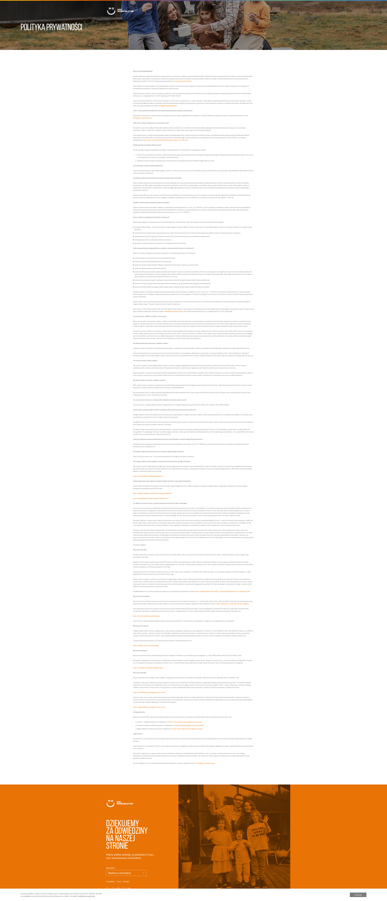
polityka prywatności (87, 896)
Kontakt (126, 881)
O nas (119, 881)
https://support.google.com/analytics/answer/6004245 (152, 493)
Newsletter (110, 868)
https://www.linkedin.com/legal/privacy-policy (149, 692)
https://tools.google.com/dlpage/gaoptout (148, 476)
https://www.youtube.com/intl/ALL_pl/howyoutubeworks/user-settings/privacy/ (223, 591)
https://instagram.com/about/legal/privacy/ (148, 668)
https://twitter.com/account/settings (146, 645)
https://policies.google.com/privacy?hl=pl (189, 725)
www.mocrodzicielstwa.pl (182, 81)
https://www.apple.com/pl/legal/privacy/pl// (188, 729)
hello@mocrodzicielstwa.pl (168, 106)
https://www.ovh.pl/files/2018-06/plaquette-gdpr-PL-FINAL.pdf (165, 140)
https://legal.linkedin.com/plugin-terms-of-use (149, 707)
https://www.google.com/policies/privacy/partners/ (151, 498)
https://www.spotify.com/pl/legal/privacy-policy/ (185, 722)
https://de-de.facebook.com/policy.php (146, 616)
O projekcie (110, 881)
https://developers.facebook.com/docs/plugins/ (232, 604)
